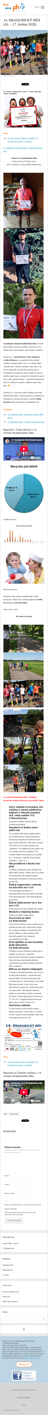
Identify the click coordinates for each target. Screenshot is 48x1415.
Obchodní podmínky (24, 1397)
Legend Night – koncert (10, 1243)
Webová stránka (10, 1193)
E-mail (7, 1184)
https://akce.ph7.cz (32, 1358)
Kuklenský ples (8, 1270)
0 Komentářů (10, 76)
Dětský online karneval (10, 1301)
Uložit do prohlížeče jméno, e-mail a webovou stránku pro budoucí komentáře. (23, 1207)
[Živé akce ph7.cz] (14, 7)
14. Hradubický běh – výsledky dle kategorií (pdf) (25, 422)
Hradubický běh (13, 1114)
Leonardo (6, 1275)
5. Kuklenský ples (8, 1248)
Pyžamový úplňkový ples (11, 1292)
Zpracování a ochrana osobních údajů (24, 1390)
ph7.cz (24, 1405)
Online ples (6, 1297)
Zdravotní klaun (10, 589)
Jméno (7, 1176)
